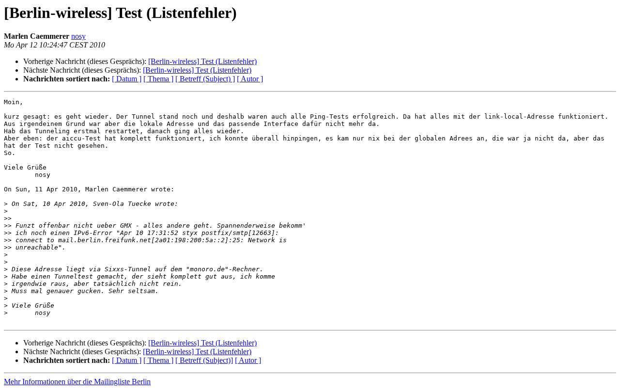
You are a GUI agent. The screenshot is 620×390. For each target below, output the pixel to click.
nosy (78, 36)
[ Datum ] (126, 79)
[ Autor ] (250, 79)
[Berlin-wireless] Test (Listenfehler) (202, 61)
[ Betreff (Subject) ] (205, 79)
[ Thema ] (158, 79)
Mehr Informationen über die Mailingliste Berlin (77, 381)
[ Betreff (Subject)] (204, 360)
